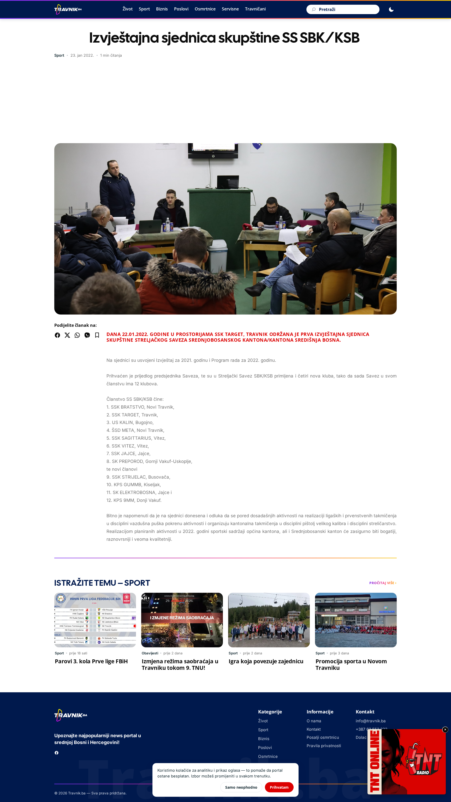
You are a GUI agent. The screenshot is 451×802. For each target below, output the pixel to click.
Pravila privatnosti (324, 745)
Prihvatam (279, 787)
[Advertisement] (225, 101)
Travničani (255, 9)
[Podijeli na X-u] (67, 335)
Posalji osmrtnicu (323, 737)
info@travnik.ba (371, 720)
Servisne (230, 9)
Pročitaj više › (383, 582)
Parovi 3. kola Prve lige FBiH (91, 661)
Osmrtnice (205, 9)
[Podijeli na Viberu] (87, 335)
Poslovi (181, 9)
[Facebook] (56, 753)
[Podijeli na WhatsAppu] (77, 335)
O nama (314, 720)
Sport (144, 9)
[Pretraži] (313, 9)
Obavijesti (150, 653)
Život (128, 9)
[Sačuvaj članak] (97, 335)
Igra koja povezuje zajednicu (266, 661)
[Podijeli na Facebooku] (57, 335)
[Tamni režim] (391, 9)
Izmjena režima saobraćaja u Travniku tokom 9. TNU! (180, 664)
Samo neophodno (241, 787)
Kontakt (314, 729)
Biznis (162, 9)
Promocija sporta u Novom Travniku (351, 664)
